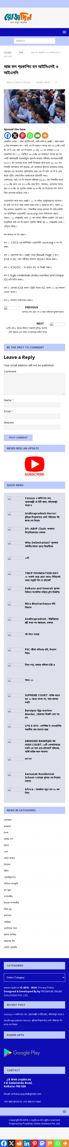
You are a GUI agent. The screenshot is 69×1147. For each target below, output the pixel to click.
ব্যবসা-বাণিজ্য (10, 934)
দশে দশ (28, 758)
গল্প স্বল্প (7, 890)
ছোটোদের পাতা (10, 928)
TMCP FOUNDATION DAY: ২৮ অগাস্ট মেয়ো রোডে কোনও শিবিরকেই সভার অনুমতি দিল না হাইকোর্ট (42, 576)
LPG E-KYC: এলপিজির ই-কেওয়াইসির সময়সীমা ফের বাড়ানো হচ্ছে (43, 727)
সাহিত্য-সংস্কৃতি (11, 883)
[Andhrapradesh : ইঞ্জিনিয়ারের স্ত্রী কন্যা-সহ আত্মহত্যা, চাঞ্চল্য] (15, 623)
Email (7, 411)
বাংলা (6, 832)
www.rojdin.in (12, 987)
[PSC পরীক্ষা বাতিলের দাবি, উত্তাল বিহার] (15, 653)
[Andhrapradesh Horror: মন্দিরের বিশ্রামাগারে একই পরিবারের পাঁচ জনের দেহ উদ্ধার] (15, 517)
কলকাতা (7, 826)
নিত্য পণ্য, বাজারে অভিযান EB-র (40, 664)
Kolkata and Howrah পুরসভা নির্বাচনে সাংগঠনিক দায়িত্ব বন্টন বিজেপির (42, 590)
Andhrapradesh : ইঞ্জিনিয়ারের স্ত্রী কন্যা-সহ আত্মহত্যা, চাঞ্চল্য (41, 620)
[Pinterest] (22, 135)
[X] (15, 135)
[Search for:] (34, 40)
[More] (45, 135)
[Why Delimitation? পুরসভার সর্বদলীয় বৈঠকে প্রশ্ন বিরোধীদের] (15, 546)
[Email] (37, 135)
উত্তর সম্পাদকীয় (11, 902)
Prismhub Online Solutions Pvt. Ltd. (41, 1123)
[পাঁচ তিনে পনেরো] (15, 638)
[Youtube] (42, 4)
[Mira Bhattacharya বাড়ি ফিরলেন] (15, 607)
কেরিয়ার (7, 922)
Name (8, 400)
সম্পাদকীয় (8, 896)
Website (9, 422)
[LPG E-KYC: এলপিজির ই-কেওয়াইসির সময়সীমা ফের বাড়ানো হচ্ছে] (15, 729)
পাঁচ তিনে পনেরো (32, 634)
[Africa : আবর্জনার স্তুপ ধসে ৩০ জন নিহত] (15, 793)
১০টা (27, 558)
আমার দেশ (8, 839)
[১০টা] (15, 562)
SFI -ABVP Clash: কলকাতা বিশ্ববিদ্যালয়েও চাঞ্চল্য (39, 530)
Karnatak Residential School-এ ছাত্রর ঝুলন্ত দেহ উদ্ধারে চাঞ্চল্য (42, 777)
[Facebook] (27, 4)
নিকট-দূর (8, 909)
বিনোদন (7, 864)
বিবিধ (6, 870)
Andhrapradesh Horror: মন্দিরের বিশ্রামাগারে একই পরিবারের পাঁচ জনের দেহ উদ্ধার (42, 516)
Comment (10, 371)
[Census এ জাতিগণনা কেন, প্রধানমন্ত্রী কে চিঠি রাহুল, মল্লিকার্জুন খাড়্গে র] (15, 502)
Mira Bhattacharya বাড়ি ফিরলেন (40, 605)
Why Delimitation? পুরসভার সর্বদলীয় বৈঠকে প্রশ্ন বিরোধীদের (41, 544)
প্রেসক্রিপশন (10, 877)
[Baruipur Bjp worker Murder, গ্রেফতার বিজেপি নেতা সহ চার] (15, 714)
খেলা (6, 851)
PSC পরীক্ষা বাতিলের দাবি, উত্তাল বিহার (40, 651)
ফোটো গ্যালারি (10, 947)
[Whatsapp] (30, 135)
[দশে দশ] (15, 762)
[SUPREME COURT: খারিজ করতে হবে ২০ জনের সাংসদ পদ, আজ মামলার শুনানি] (15, 699)
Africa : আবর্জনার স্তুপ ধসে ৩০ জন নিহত (42, 790)
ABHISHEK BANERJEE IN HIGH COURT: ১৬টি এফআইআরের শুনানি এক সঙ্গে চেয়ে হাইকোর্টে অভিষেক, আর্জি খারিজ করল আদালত (42, 746)
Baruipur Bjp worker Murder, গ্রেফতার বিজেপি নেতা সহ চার (42, 714)
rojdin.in (34, 1120)
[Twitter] (34, 4)
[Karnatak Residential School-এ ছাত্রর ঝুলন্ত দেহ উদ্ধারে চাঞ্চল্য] (15, 778)
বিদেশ (6, 845)
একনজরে (8, 820)
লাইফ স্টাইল (9, 858)
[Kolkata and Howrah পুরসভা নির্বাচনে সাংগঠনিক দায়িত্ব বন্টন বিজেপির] (15, 592)
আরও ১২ (29, 680)
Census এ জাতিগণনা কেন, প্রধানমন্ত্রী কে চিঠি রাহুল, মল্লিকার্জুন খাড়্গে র (41, 501)
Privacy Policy (46, 987)
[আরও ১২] (15, 684)
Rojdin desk (43, 82)
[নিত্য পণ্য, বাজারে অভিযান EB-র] (15, 668)
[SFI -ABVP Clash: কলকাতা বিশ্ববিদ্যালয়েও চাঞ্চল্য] (15, 532)
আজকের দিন (9, 941)
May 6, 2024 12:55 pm (19, 82)
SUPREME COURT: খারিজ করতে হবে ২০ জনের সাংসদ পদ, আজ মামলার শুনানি (42, 698)
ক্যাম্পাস (7, 915)
